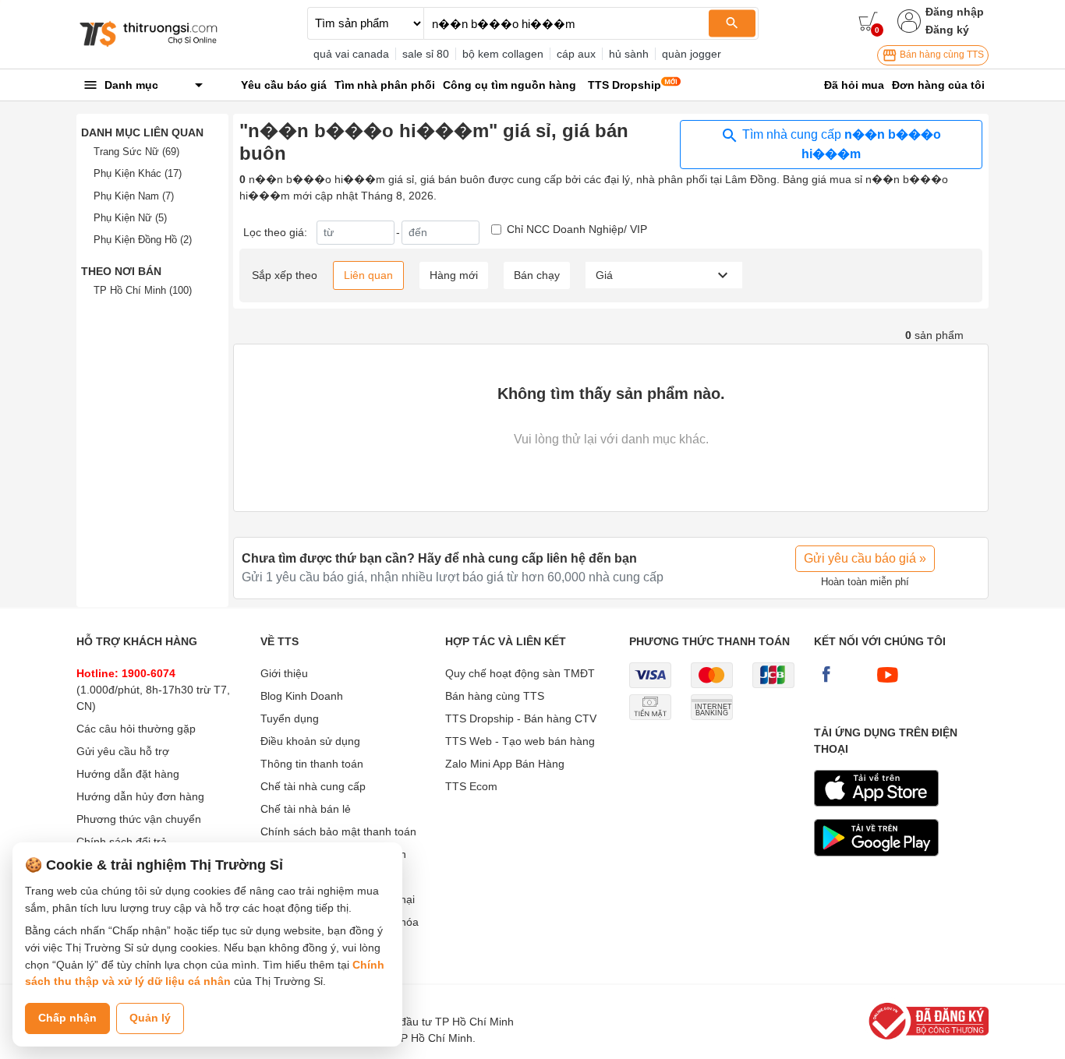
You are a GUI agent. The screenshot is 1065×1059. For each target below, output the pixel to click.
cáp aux (576, 54)
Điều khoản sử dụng (310, 741)
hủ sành (629, 54)
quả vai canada (351, 54)
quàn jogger (691, 54)
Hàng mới (454, 275)
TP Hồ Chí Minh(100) (143, 290)
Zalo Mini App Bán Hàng (504, 763)
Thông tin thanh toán (311, 763)
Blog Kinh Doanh (301, 696)
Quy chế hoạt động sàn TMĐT (520, 673)
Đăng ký (947, 29)
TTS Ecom (471, 786)
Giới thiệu (284, 673)
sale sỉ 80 (425, 54)
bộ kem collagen (502, 54)
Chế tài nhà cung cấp (313, 786)
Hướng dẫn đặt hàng (127, 774)
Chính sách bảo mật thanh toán (338, 831)
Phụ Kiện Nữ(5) (130, 218)
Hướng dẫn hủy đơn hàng (140, 796)
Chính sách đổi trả (121, 841)
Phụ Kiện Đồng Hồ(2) (143, 239)
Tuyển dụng (289, 718)
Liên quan (368, 275)
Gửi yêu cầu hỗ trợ (122, 751)
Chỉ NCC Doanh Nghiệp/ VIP (577, 229)
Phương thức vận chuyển (138, 819)
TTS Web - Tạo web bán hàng (520, 741)
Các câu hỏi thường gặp (136, 728)
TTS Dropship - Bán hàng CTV (520, 718)
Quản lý (150, 1017)
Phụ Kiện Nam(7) (134, 196)
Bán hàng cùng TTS (940, 54)
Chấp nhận (67, 1017)
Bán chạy (537, 275)
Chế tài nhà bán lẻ (305, 809)
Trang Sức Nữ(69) (136, 151)
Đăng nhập (954, 11)
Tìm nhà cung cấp (840, 144)
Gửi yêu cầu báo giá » (865, 558)
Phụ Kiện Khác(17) (138, 173)
